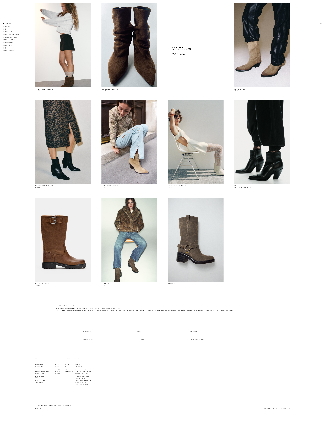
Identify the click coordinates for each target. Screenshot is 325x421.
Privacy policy (79, 362)
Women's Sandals (194, 331)
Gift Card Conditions (81, 369)
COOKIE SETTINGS (80, 378)
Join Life (67, 364)
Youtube (57, 374)
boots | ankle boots (12, 34)
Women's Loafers (87, 331)
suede (70, 310)
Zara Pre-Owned (40, 380)
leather (8, 48)
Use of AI (77, 364)
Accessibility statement (82, 376)
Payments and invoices (42, 371)
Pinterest (58, 371)
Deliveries (38, 369)
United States (39, 408)
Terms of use (79, 366)
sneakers (8, 45)
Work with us (69, 371)
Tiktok (57, 364)
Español (271, 408)
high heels (8, 29)
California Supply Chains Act (83, 371)
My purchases (39, 374)
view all (8, 23)
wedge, (140, 310)
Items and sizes (39, 364)
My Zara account (40, 362)
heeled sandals (10, 37)
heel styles (114, 310)
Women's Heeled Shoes (88, 340)
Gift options (39, 366)
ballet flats (9, 32)
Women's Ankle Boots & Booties (197, 340)
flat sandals (9, 40)
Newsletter (58, 362)
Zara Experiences (40, 382)
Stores (67, 369)
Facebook (58, 369)
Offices (67, 366)
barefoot (8, 42)
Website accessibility (81, 374)
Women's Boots (140, 331)
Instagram (58, 366)
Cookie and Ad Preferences (83, 380)
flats (7, 26)
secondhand (9, 51)
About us (67, 362)
